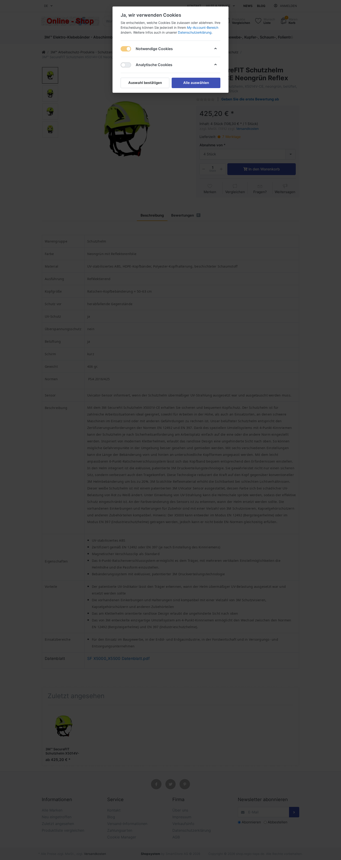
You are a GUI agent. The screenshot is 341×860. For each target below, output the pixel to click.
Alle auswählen (196, 82)
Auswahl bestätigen (145, 82)
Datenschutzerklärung (195, 32)
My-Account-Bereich (202, 27)
